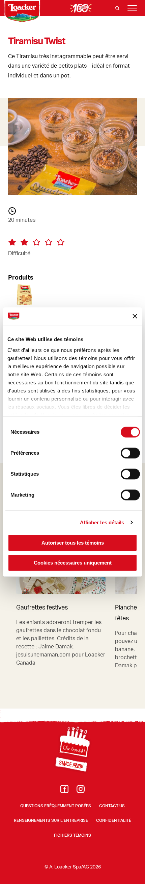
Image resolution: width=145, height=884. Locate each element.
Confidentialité (113, 820)
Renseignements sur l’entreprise (51, 820)
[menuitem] (64, 790)
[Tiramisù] (72, 296)
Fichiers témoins (72, 835)
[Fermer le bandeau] (135, 316)
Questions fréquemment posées (55, 805)
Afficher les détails (102, 522)
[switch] (130, 453)
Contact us (112, 805)
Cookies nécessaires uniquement (73, 563)
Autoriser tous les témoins (72, 543)
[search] (117, 8)
